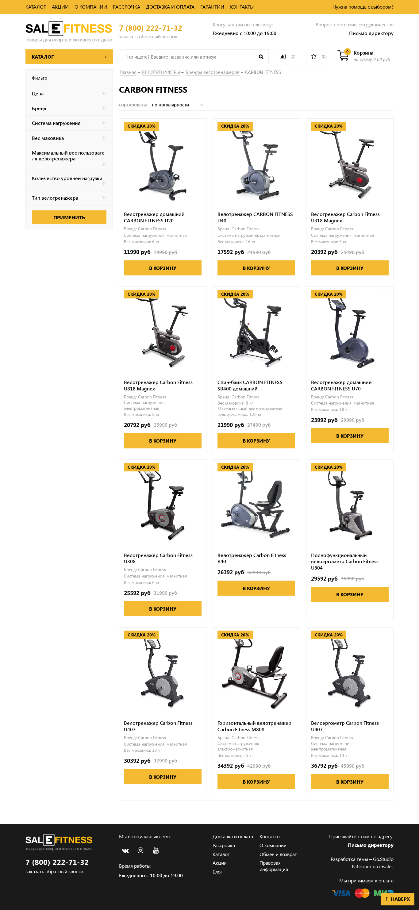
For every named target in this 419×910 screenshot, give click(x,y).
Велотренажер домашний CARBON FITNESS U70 (341, 385)
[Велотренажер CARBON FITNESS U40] (256, 162)
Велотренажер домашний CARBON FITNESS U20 (154, 217)
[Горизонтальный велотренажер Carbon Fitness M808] (256, 671)
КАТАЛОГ (35, 6)
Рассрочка (224, 845)
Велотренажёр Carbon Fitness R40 (251, 558)
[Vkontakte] (125, 850)
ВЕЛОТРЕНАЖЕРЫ (161, 72)
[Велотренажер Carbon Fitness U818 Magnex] (163, 330)
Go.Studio (383, 859)
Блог (217, 871)
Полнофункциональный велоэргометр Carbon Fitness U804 (345, 561)
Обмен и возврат (278, 854)
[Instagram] (140, 850)
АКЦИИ (60, 6)
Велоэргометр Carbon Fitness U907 (345, 726)
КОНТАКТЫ (242, 6)
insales (386, 866)
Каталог (221, 854)
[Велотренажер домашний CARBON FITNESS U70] (350, 330)
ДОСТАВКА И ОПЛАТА (170, 6)
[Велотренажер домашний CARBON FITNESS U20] (163, 162)
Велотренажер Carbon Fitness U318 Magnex (345, 217)
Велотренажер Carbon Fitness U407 (158, 726)
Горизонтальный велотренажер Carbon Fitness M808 (254, 726)
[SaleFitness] (69, 31)
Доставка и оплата (233, 836)
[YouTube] (156, 850)
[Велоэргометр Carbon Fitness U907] (350, 671)
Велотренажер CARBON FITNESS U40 (255, 217)
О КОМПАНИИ (91, 6)
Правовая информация (273, 865)
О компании (272, 845)
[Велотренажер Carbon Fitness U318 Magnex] (350, 162)
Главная (128, 72)
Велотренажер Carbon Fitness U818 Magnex (158, 385)
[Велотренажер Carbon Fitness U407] (163, 671)
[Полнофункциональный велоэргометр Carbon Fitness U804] (350, 503)
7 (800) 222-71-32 (150, 28)
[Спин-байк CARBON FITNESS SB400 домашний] (256, 330)
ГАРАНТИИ (212, 6)
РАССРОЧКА (126, 6)
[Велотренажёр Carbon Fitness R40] (256, 503)
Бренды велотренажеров (213, 72)
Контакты (269, 836)
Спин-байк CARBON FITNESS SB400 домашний (250, 385)
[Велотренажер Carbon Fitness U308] (163, 503)
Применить (69, 217)
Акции (220, 862)
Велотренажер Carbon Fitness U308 (158, 558)
